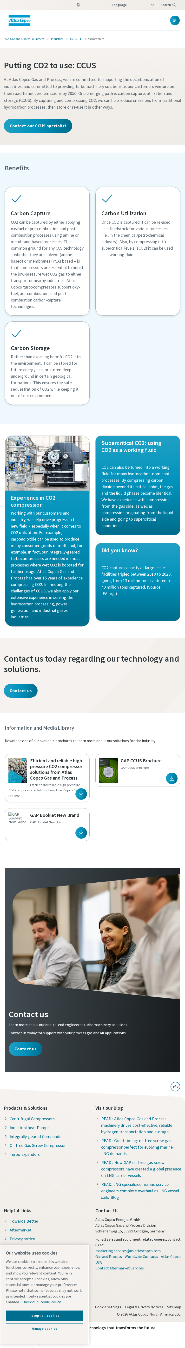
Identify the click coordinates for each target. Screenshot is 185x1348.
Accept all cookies (44, 1316)
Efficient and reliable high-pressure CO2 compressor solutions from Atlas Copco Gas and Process (57, 769)
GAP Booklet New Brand (54, 815)
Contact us (21, 690)
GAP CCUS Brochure (141, 760)
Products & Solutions (25, 1108)
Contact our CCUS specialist (38, 126)
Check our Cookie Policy (41, 1301)
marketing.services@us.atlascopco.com (128, 1250)
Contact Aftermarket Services (119, 1268)
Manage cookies (44, 1329)
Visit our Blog (109, 1108)
